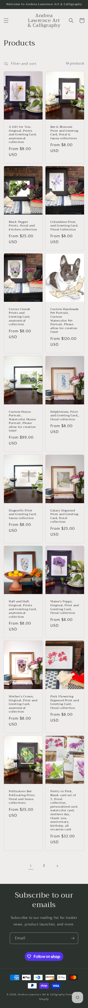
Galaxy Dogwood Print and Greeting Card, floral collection (64, 516)
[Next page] (57, 866)
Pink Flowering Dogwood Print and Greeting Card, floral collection (64, 702)
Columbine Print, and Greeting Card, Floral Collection (64, 226)
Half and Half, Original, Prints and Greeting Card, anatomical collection (23, 609)
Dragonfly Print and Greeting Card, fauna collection (23, 514)
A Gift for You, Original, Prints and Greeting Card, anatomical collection (23, 134)
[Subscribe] (72, 938)
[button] (6, 20)
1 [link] (31, 866)
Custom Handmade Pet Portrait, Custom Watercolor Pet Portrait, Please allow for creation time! (64, 320)
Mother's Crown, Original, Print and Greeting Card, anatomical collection (23, 704)
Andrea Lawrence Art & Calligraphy (41, 994)
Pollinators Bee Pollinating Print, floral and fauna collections (22, 797)
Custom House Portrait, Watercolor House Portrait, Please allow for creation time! (22, 421)
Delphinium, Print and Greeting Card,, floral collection (64, 416)
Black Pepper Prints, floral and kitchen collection (23, 226)
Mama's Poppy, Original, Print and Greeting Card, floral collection (64, 607)
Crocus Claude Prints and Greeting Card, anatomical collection (19, 316)
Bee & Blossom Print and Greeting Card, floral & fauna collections (64, 132)
